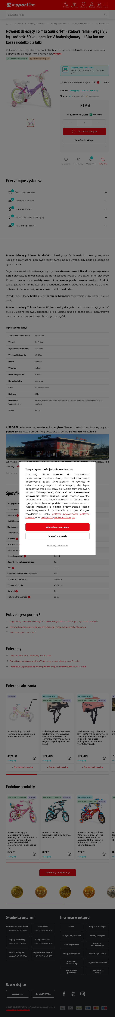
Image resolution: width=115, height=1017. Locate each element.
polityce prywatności (65, 514)
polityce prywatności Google (58, 517)
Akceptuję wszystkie (57, 527)
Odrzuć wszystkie (57, 536)
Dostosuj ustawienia (57, 545)
